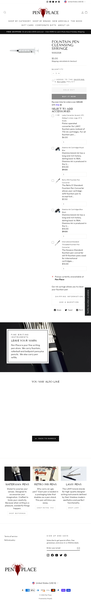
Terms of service (10, 536)
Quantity (58, 69)
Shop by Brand (42, 21)
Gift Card (28, 25)
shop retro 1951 (45, 508)
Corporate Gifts (46, 25)
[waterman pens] (17, 474)
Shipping (55, 61)
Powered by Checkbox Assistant (60, 84)
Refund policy (9, 540)
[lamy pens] (74, 474)
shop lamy (73, 508)
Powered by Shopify (45, 598)
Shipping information (69, 297)
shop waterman (17, 513)
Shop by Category (19, 21)
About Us (64, 25)
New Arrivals (60, 21)
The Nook (77, 21)
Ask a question (69, 302)
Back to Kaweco (47, 438)
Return (61, 82)
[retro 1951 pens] (45, 474)
